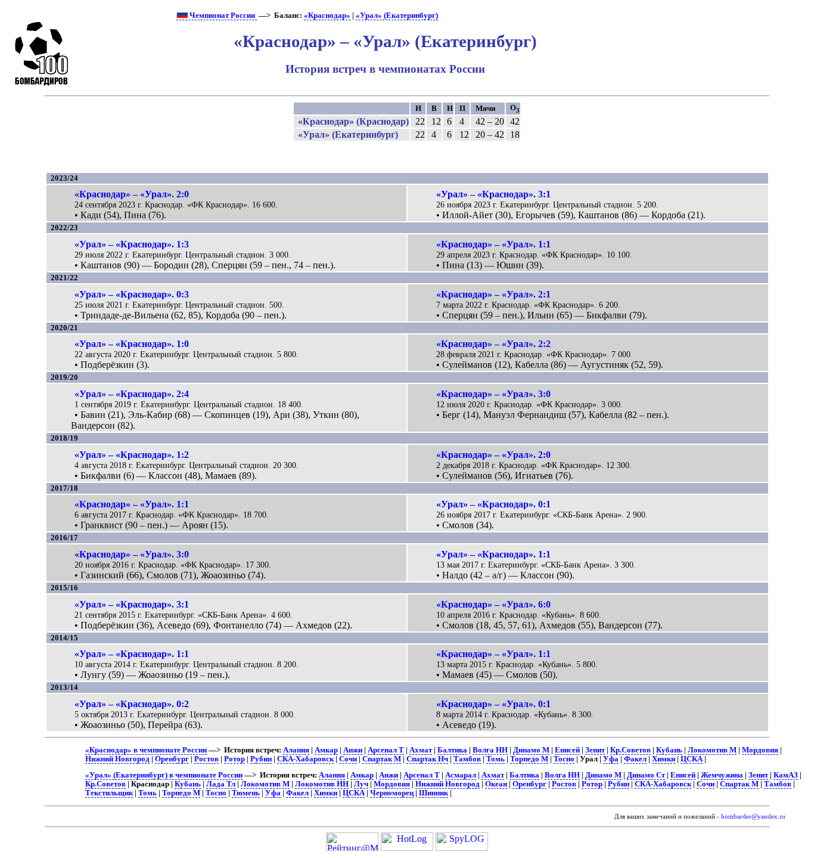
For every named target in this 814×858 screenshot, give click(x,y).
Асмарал (460, 775)
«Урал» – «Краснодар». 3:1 (493, 194)
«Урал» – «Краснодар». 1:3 (131, 244)
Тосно (564, 759)
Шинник (433, 793)
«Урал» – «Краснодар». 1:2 (131, 455)
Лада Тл (220, 784)
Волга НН (490, 750)
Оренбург (172, 759)
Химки (663, 759)
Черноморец (392, 793)
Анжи (352, 750)
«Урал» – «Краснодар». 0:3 (131, 294)
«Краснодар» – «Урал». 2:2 (493, 344)
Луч (361, 784)
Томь (495, 759)
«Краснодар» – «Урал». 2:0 (131, 194)
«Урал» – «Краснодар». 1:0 (131, 344)
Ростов (206, 759)
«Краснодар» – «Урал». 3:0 (493, 394)
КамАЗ (785, 775)
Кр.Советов (630, 750)
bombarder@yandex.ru (753, 816)
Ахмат (420, 750)
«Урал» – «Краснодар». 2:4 (131, 394)
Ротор (234, 759)
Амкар (326, 750)
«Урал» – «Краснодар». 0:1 (493, 504)
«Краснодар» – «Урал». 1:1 (493, 244)
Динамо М (531, 750)
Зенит (595, 750)
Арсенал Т (386, 750)
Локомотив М (712, 750)
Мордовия (760, 750)
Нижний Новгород (117, 759)
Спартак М (381, 759)
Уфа (611, 759)
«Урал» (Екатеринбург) (397, 15)
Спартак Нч (427, 759)
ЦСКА (692, 759)
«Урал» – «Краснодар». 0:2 (131, 704)
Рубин (261, 759)
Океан (496, 784)
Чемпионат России (222, 15)
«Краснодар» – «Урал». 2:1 (493, 294)
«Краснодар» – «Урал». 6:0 (493, 604)
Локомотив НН (322, 784)
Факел (635, 759)
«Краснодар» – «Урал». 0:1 (493, 704)
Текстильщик (109, 793)
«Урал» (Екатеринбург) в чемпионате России (164, 775)
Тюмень (246, 793)
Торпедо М (529, 759)
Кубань (669, 750)
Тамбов (467, 759)
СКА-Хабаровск (305, 759)
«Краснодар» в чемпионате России (146, 750)
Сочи (348, 759)
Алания (296, 750)
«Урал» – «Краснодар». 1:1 (493, 554)
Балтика (452, 750)
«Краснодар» (327, 15)
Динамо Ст (646, 775)
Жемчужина (722, 775)
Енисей (567, 750)
